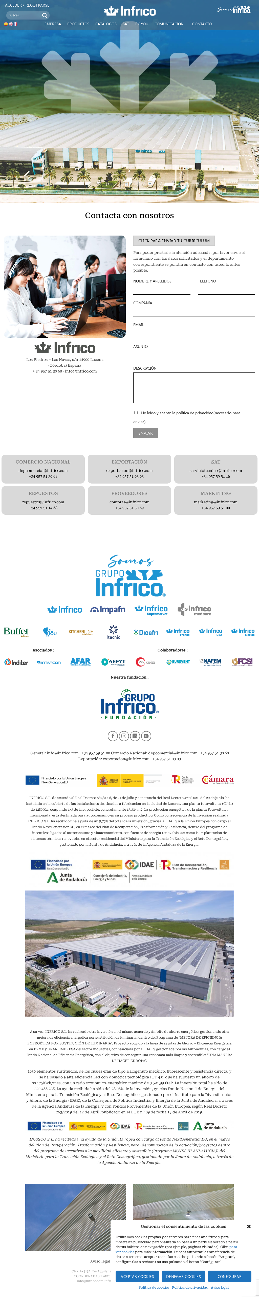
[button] (248, 1226)
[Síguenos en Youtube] (146, 736)
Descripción (145, 368)
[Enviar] (44, 15)
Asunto (140, 346)
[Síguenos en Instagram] (124, 736)
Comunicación (169, 23)
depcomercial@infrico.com (43, 471)
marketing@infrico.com (216, 502)
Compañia (142, 302)
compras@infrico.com (129, 502)
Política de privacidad (190, 1287)
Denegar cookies (183, 1276)
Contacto (202, 23)
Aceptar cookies (137, 1276)
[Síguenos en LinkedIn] (135, 736)
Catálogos (106, 23)
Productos (78, 23)
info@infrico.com (81, 371)
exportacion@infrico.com (129, 471)
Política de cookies (154, 1287)
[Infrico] (129, 10)
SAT (126, 23)
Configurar (230, 1276)
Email (138, 324)
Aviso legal (220, 1287)
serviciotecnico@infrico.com (216, 471)
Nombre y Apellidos (152, 280)
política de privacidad (194, 412)
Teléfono (207, 280)
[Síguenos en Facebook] (113, 736)
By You (141, 23)
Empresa (53, 23)
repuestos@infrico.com (43, 502)
